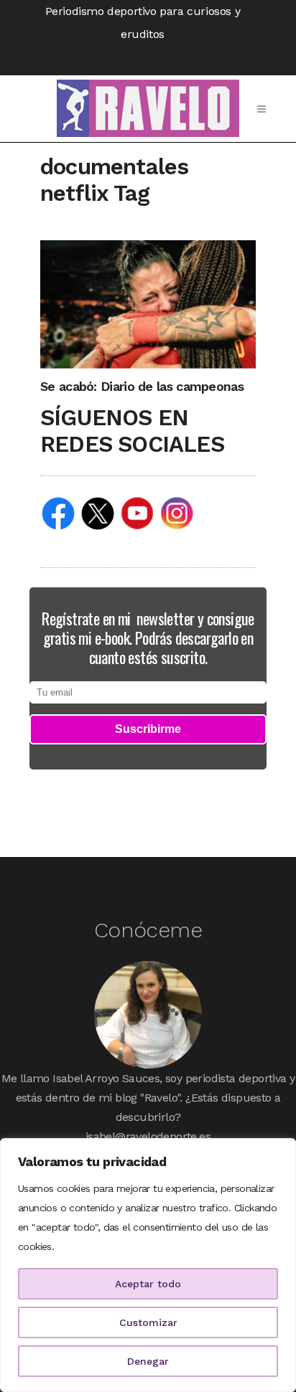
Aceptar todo (148, 1283)
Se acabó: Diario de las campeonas (142, 386)
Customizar (148, 1322)
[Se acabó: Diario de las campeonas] (148, 304)
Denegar (148, 1361)
